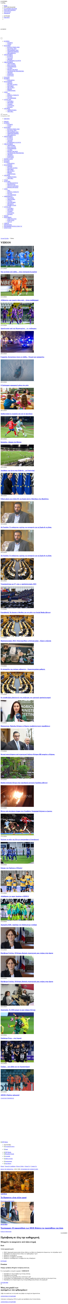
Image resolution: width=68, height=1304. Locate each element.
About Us (27, 1166)
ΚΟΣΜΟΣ (7, 78)
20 (10, 1098)
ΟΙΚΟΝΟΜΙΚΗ (8, 62)
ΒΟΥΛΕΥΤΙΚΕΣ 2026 (13, 47)
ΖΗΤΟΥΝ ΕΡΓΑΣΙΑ (12, 186)
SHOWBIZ (10, 102)
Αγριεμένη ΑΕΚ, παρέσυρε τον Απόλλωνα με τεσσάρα (19, 925)
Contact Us (34, 1166)
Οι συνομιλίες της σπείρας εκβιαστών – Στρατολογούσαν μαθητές (23, 669)
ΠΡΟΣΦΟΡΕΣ (8, 224)
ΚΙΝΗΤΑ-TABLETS (13, 95)
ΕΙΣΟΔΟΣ (7, 17)
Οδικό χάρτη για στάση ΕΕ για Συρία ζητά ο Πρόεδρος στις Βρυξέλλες (25, 499)
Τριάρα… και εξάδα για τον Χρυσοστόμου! (15, 1067)
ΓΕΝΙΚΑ (9, 201)
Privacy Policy (20, 1166)
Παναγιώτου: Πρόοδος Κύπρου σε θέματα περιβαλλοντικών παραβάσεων (25, 726)
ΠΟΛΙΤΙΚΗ (7, 45)
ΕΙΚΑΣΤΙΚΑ (11, 87)
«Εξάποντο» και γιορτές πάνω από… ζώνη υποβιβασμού (19, 300)
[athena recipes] (8, 1158)
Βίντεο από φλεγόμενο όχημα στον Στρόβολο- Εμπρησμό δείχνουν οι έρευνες (26, 811)
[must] (6, 1149)
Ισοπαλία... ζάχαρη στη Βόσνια (11, 442)
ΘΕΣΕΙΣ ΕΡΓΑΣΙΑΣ (12, 187)
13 (1, 1098)
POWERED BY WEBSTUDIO (29, 1169)
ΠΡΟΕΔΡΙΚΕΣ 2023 (12, 50)
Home (5, 5)
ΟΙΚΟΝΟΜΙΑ (11, 63)
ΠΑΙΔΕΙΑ (10, 42)
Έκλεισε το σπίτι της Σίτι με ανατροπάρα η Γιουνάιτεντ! (20, 839)
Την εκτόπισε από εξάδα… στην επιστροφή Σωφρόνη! (19, 272)
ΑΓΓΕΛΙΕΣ (7, 181)
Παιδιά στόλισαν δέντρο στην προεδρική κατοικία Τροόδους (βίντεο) (24, 783)
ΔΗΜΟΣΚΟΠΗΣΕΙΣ (13, 51)
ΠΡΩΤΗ (6, 121)
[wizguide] (7, 1156)
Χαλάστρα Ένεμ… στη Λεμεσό (11, 1038)
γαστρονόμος (7, 11)
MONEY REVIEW (12, 69)
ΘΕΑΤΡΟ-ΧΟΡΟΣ (12, 84)
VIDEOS (6, 223)
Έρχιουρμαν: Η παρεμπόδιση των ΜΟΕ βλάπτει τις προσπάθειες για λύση (32, 1228)
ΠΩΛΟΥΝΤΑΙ (11, 184)
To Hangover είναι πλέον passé (14, 1197)
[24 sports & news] (9, 1146)
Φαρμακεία (7, 13)
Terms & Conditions (10, 1166)
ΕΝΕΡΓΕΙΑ (10, 74)
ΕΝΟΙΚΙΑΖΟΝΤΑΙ (12, 183)
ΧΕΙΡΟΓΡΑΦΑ (11, 90)
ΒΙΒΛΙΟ (9, 89)
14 (2, 1098)
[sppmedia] (4, 1142)
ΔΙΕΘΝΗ (9, 59)
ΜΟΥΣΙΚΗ (10, 86)
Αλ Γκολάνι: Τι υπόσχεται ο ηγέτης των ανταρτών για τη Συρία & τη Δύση (26, 527)
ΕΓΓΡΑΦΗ (4, 1261)
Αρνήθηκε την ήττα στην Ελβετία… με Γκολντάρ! (17, 470)
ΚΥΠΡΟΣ (6, 41)
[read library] (7, 1163)
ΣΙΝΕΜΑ (9, 83)
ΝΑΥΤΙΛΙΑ (10, 75)
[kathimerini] (7, 1152)
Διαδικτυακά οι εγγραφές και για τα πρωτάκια (16, 414)
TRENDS (10, 72)
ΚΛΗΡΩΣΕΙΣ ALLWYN (14, 60)
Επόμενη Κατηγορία (6, 1231)
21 (12, 1098)
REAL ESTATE (11, 65)
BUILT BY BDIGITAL (7, 1169)
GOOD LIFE (7, 99)
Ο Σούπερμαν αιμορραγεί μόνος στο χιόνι (15, 385)
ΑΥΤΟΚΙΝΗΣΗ (11, 98)
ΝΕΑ (8, 93)
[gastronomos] (8, 1161)
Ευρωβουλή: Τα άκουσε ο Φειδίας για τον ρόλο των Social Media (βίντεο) (26, 612)
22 (13, 1098)
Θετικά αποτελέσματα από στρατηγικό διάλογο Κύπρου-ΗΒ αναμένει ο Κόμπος (28, 754)
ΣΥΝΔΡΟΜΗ (4, 1282)
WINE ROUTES (11, 219)
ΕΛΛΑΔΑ (10, 57)
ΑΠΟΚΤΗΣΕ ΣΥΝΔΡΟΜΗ (8, 1296)
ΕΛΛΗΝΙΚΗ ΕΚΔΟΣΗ (10, 8)
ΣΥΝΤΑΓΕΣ (10, 105)
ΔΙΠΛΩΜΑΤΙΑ (11, 53)
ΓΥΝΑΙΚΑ (10, 101)
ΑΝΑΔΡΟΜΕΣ (11, 202)
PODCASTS (10, 220)
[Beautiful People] (9, 1154)
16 (5, 1098)
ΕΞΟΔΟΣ (10, 107)
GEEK (6, 92)
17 (6, 1098)
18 (8, 1098)
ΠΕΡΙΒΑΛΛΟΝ (8, 159)
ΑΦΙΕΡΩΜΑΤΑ (8, 196)
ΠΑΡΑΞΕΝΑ (11, 80)
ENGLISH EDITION (10, 10)
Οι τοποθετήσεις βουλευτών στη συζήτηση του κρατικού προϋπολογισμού (26, 697)
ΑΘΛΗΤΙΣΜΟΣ (8, 54)
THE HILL (10, 111)
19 (9, 1098)
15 (4, 1098)
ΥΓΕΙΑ (9, 44)
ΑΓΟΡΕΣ (9, 68)
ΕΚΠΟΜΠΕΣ (8, 217)
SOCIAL (9, 96)
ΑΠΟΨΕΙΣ (7, 108)
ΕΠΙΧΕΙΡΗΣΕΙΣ (11, 66)
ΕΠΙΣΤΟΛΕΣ (7, 227)
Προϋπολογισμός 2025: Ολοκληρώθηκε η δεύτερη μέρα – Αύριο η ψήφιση (26, 641)
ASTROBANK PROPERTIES (15, 71)
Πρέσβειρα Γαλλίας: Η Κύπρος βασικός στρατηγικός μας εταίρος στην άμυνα (27, 953)
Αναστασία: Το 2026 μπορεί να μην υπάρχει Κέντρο (18, 1010)
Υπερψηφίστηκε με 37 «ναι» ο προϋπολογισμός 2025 (18, 584)
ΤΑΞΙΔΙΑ (10, 104)
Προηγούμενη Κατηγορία (7, 1201)
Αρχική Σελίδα (5, 238)
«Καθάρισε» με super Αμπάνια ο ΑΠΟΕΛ (15, 896)
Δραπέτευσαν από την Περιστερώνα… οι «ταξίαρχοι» (19, 328)
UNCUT (9, 222)
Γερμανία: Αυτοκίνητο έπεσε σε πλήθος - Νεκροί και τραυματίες (22, 357)
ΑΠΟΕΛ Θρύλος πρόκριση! (10, 1095)
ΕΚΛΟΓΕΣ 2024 (11, 48)
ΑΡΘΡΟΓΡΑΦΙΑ (12, 110)
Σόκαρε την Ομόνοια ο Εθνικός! (11, 868)
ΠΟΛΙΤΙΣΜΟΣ (8, 81)
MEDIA (6, 216)
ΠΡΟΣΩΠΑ (10, 204)
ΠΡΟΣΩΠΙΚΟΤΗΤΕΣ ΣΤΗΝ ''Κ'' (13, 226)
